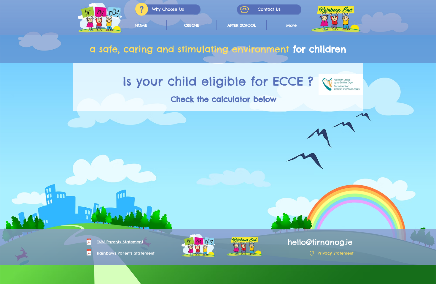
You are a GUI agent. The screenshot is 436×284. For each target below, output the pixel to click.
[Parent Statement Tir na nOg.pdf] (89, 242)
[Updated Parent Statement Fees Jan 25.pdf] (89, 253)
